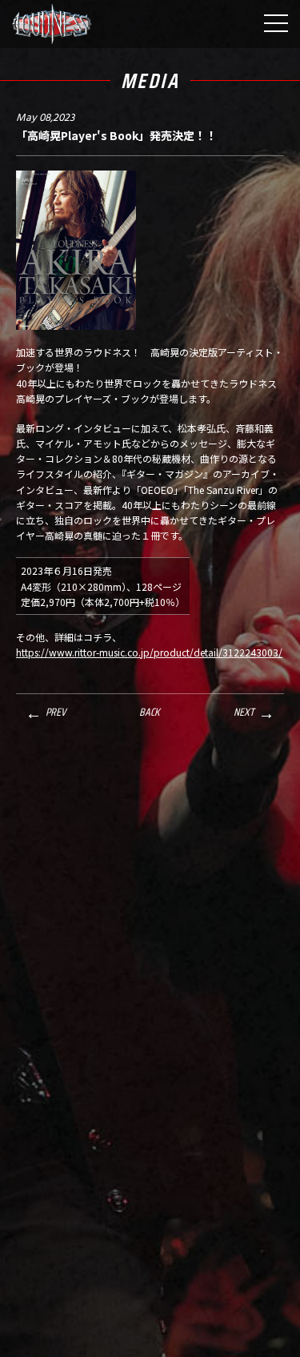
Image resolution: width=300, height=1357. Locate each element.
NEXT (244, 712)
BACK (149, 712)
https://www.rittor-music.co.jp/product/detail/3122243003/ (149, 652)
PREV (56, 712)
